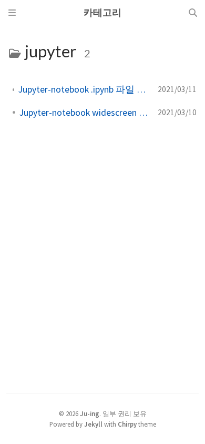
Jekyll (93, 424)
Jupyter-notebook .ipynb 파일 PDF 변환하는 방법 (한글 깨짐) (83, 89)
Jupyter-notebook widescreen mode (84, 112)
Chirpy (127, 424)
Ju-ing (89, 413)
